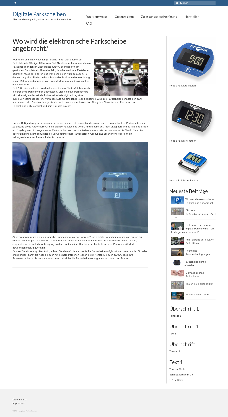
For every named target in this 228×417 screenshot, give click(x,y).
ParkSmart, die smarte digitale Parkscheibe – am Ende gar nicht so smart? (192, 229)
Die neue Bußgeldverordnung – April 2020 (193, 214)
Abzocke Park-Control (197, 294)
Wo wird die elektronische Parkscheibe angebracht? (199, 201)
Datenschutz (19, 399)
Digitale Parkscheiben (39, 14)
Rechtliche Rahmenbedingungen (197, 252)
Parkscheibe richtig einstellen (195, 263)
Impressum (18, 403)
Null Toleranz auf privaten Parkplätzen (199, 241)
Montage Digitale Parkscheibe (194, 274)
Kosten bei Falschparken (199, 283)
